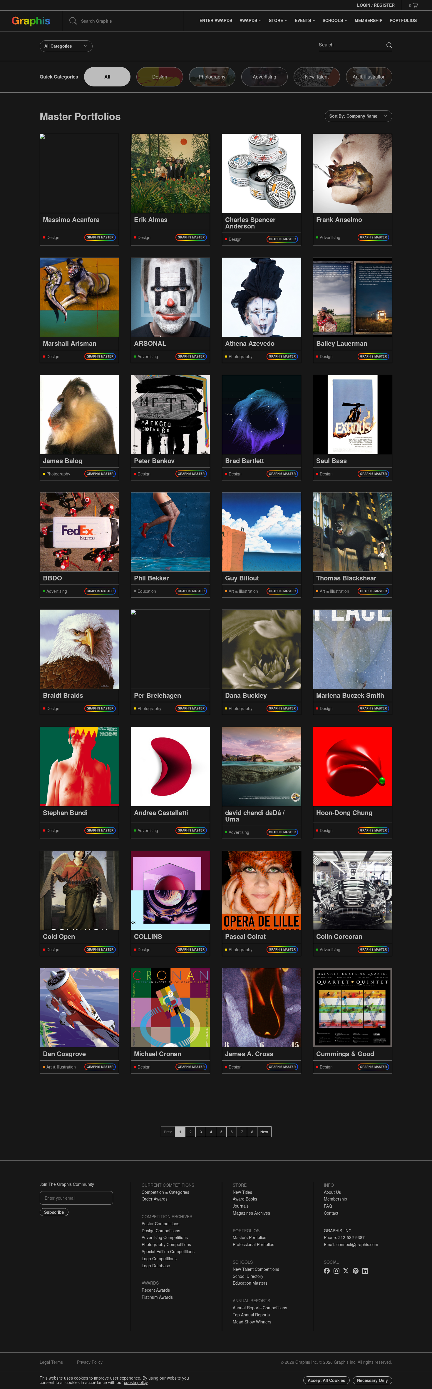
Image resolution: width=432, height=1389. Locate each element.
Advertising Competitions (165, 1237)
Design (159, 76)
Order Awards (155, 1199)
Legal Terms (51, 1362)
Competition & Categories (165, 1192)
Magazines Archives (251, 1213)
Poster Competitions (160, 1223)
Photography (212, 76)
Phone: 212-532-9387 (344, 1237)
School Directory (248, 1276)
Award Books (245, 1199)
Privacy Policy (90, 1362)
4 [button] (211, 1131)
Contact (331, 1213)
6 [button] (232, 1131)
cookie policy (136, 1382)
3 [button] (201, 1131)
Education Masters (250, 1283)
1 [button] (180, 1131)
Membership (335, 1199)
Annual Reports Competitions (260, 1307)
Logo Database (156, 1265)
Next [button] (264, 1131)
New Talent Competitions (256, 1269)
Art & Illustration (369, 76)
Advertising (264, 76)
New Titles (242, 1192)
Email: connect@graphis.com (351, 1244)
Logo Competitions (159, 1258)
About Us (332, 1192)
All (107, 76)
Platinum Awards (157, 1297)
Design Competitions (161, 1230)
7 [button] (242, 1131)
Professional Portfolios (253, 1244)
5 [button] (221, 1131)
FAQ (328, 1206)
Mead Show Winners (252, 1322)
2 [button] (191, 1131)
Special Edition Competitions (168, 1251)
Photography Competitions (166, 1244)
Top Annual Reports (251, 1315)
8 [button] (252, 1131)
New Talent (317, 76)
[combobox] (66, 46)
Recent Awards (156, 1290)
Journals (241, 1206)
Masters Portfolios (249, 1237)
